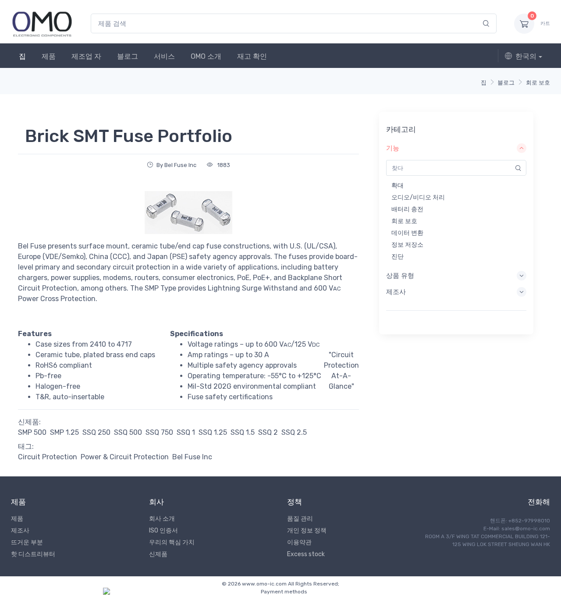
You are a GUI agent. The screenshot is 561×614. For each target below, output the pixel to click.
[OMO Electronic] (42, 23)
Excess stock (306, 554)
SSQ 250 (96, 432)
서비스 (164, 56)
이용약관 (299, 542)
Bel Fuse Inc (192, 457)
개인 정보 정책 (307, 530)
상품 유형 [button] (400, 276)
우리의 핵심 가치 (172, 542)
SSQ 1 (186, 432)
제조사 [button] (396, 292)
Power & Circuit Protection (125, 457)
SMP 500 (32, 432)
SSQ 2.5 (294, 432)
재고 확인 (252, 56)
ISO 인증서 (163, 530)
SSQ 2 (268, 432)
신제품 (158, 554)
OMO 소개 (206, 56)
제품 (49, 56)
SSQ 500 (128, 432)
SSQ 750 (159, 432)
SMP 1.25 (64, 432)
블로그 (127, 56)
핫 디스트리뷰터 (33, 554)
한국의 (525, 56)
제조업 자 (86, 56)
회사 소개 (162, 518)
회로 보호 (538, 82)
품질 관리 (300, 518)
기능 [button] (392, 148)
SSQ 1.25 (213, 432)
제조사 (20, 530)
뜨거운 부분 (27, 542)
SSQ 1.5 (243, 432)
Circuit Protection (47, 457)
